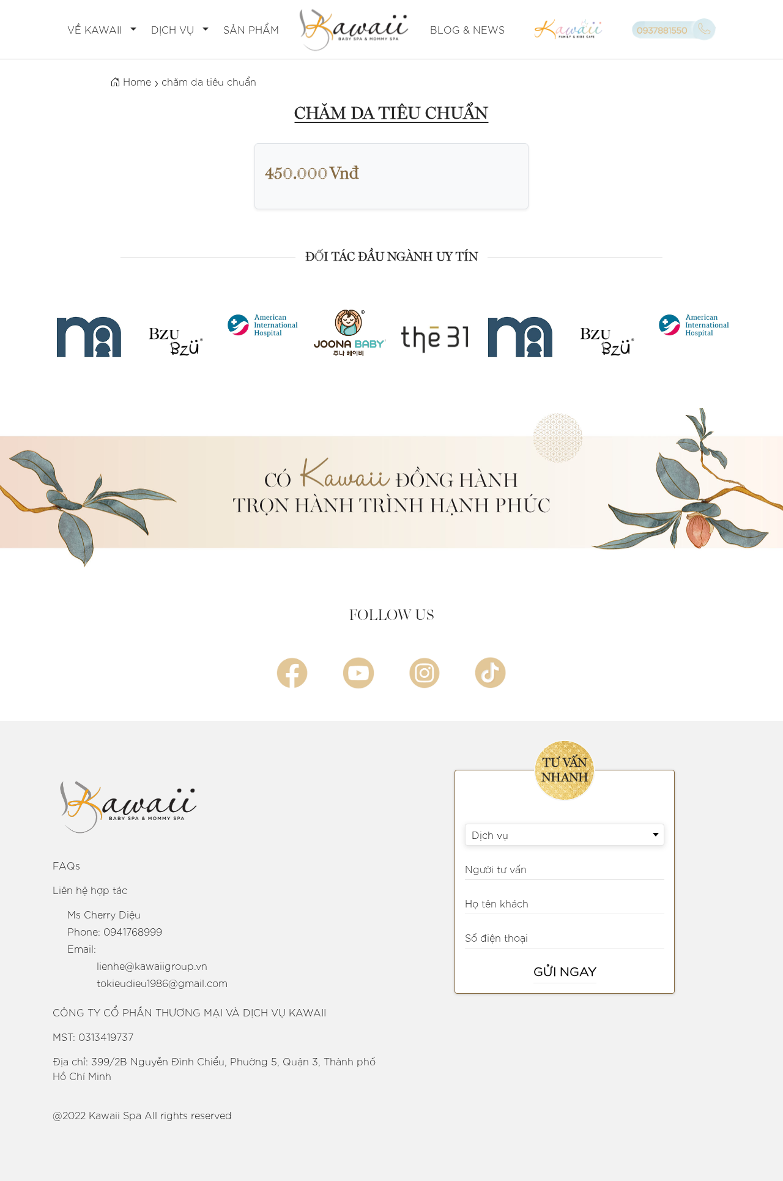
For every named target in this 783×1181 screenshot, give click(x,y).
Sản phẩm (251, 29)
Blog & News (467, 29)
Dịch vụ (172, 29)
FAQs (66, 865)
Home (135, 81)
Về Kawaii (94, 29)
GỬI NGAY (564, 970)
